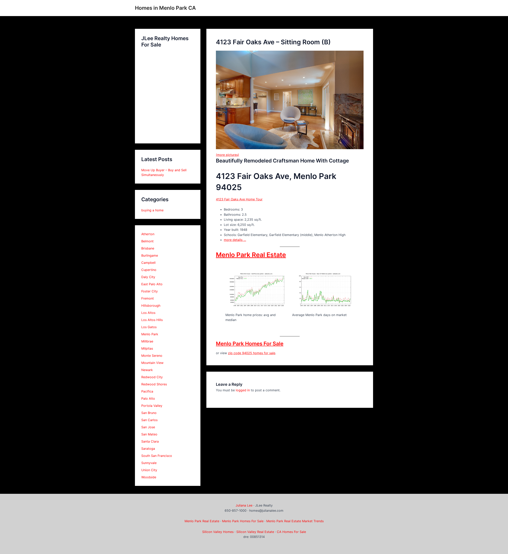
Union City (149, 470)
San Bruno (149, 413)
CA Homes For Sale (291, 532)
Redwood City (152, 377)
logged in (243, 390)
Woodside (148, 477)
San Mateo (149, 434)
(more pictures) (227, 155)
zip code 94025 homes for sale (251, 353)
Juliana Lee (244, 505)
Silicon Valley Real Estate (255, 532)
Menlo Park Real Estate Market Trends (295, 521)
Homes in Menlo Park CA (165, 8)
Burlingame (149, 255)
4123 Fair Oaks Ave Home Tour (239, 199)
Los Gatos (149, 327)
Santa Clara (150, 441)
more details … (235, 240)
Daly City (148, 277)
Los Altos (148, 313)
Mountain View (152, 363)
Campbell (148, 263)
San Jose (148, 427)
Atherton (147, 234)
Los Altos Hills (152, 320)
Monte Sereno (151, 356)
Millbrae (147, 341)
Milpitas (147, 348)
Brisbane (147, 248)
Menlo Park (149, 334)
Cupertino (148, 270)
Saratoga (148, 449)
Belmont (147, 241)
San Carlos (149, 420)
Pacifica (147, 391)
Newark (147, 370)
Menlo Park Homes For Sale (249, 343)
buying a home (152, 210)
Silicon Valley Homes (218, 532)
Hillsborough (150, 305)
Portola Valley (151, 406)
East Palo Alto (152, 284)
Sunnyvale (149, 463)
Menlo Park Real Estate (251, 255)
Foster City (149, 291)
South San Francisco (156, 456)
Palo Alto (148, 398)
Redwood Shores (154, 384)
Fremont (147, 298)
